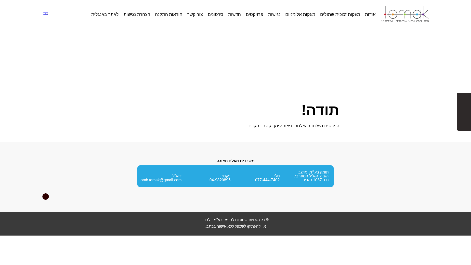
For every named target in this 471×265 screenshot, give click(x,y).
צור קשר (195, 14)
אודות (370, 14)
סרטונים (215, 14)
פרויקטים (254, 14)
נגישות (274, 14)
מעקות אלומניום (300, 14)
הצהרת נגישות (137, 14)
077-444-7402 (267, 180)
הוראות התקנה (168, 14)
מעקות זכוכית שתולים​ (340, 14)
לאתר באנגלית (105, 14)
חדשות (234, 14)
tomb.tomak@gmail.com (161, 180)
